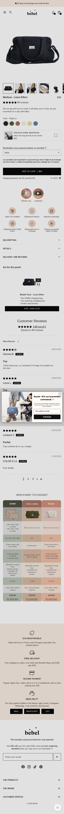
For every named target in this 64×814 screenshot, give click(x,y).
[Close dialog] (59, 394)
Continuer (47, 417)
